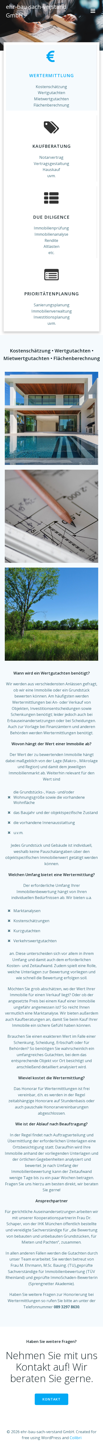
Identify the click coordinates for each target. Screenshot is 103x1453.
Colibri (75, 1437)
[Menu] (93, 11)
